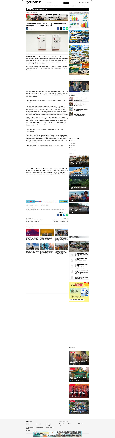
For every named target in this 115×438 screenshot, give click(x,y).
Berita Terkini (80, 97)
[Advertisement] (19, 20)
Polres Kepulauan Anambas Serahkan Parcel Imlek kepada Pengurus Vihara (77, 394)
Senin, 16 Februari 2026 (75, 396)
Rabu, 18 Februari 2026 (75, 380)
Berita (75, 97)
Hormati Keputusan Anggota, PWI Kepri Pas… (81, 110)
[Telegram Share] (64, 28)
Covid (50, 66)
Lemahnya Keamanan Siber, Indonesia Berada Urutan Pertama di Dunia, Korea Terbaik (46, 253)
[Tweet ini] (61, 28)
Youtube (81, 423)
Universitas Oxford (42, 57)
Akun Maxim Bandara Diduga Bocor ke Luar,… (80, 267)
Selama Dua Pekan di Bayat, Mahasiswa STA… (81, 278)
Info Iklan (38, 424)
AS (27, 205)
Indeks (28, 424)
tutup (23, 0)
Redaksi (28, 430)
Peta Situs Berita (50, 427)
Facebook (62, 423)
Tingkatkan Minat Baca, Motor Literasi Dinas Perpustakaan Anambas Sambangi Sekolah (77, 410)
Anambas (73, 140)
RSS (61, 425)
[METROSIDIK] (33, 2)
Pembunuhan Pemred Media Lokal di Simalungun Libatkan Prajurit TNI (60, 220)
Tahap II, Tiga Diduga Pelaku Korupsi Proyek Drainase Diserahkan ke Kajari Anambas (79, 361)
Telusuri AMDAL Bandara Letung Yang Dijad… (78, 211)
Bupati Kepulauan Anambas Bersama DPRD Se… (78, 94)
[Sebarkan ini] (58, 28)
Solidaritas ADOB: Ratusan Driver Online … (81, 255)
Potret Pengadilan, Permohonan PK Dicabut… (79, 176)
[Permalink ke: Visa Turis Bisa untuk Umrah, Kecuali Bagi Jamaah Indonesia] (32, 246)
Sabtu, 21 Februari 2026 (75, 364)
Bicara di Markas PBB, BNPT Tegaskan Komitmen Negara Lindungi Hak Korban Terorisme (46, 238)
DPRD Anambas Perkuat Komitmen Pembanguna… (80, 115)
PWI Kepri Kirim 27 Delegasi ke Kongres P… (81, 261)
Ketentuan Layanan (48, 424)
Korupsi (73, 145)
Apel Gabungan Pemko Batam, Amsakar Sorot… (81, 99)
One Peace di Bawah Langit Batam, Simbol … (81, 273)
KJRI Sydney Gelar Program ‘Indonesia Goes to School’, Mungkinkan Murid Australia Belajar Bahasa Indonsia (61, 238)
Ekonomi (73, 150)
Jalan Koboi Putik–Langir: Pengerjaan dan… (77, 164)
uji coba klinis (57, 57)
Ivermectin (36, 58)
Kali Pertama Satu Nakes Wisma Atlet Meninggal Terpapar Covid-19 (34, 220)
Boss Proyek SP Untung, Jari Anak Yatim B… (79, 199)
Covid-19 (31, 205)
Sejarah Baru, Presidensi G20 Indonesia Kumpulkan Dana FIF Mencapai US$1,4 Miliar (32, 238)
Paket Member (39, 427)
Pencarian (66, 2)
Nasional (77, 259)
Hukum (76, 271)
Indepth (72, 162)
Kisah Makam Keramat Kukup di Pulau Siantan (78, 378)
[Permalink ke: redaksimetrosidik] (27, 28)
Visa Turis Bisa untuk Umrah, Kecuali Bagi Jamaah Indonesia (32, 252)
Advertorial (76, 113)
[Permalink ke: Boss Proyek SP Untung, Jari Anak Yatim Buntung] (79, 196)
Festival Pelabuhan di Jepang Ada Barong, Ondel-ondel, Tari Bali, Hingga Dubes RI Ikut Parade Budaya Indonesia (61, 254)
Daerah (70, 92)
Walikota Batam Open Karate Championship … (80, 104)
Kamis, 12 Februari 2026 (75, 412)
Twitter (71, 423)
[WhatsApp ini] (67, 28)
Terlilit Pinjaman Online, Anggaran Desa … (79, 188)
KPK (72, 147)
